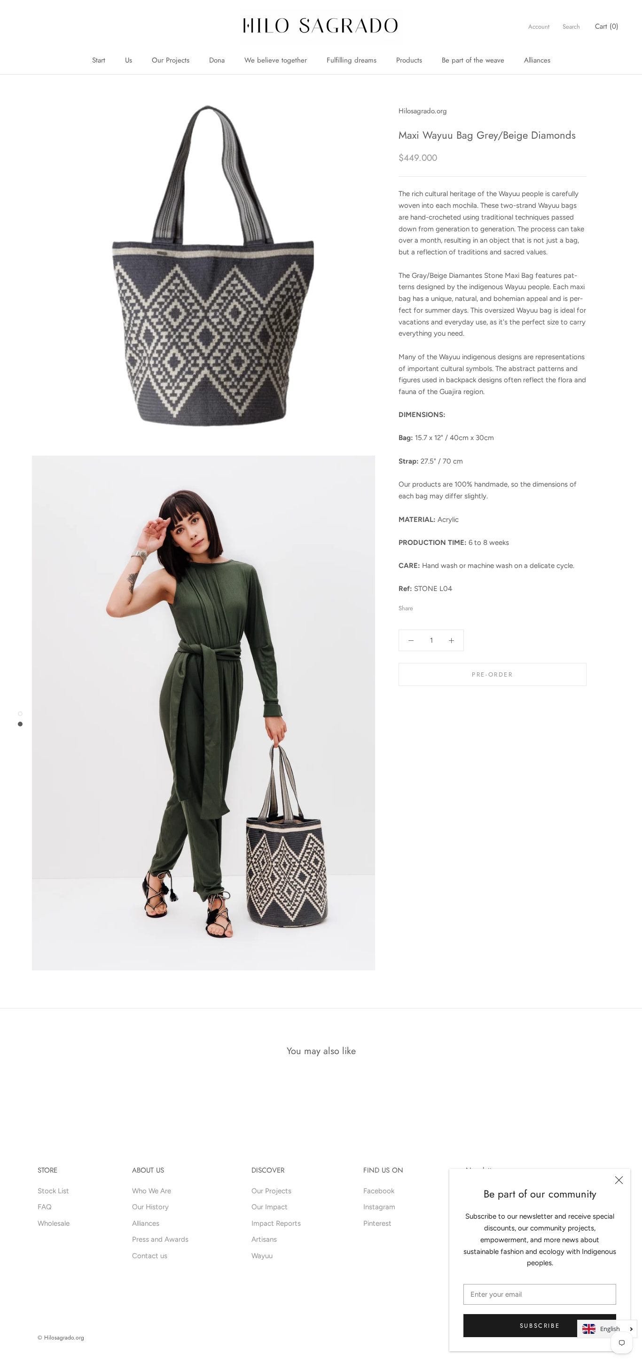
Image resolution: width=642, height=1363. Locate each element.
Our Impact (269, 1207)
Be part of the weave (473, 60)
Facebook (378, 1191)
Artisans (264, 1239)
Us (128, 60)
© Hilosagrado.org (61, 1337)
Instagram (379, 1207)
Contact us (149, 1256)
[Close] (619, 1180)
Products (409, 60)
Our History (150, 1207)
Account (538, 26)
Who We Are (151, 1191)
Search (571, 26)
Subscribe (540, 1325)
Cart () (607, 26)
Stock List (53, 1191)
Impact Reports (276, 1223)
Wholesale (54, 1223)
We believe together (275, 60)
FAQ (45, 1207)
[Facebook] (422, 606)
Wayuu (262, 1256)
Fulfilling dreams (351, 60)
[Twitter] (434, 606)
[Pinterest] (446, 606)
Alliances (537, 60)
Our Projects (170, 60)
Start (98, 60)
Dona (217, 60)
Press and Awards (160, 1239)
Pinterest (377, 1223)
